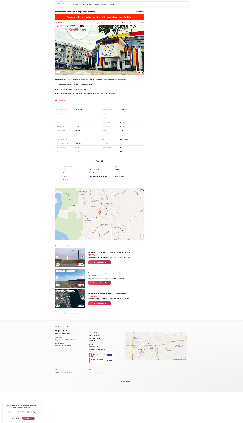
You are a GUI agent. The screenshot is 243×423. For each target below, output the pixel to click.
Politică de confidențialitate (97, 349)
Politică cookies (94, 346)
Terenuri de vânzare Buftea (96, 372)
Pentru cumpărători (86, 4)
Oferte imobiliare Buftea (63, 79)
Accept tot (28, 418)
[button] (59, 49)
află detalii (26, 405)
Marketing (32, 412)
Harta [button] (141, 72)
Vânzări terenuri (94, 370)
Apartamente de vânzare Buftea (83, 79)
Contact (111, 4)
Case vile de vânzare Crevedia (63, 372)
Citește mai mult (61, 100)
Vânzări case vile (60, 370)
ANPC (91, 344)
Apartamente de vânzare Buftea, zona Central (111, 79)
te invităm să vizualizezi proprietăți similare (116, 17)
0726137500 (59, 337)
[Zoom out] (142, 238)
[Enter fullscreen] (142, 190)
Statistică (22, 412)
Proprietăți (75, 4)
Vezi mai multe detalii (99, 262)
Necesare (13, 412)
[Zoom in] (142, 235)
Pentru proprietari (100, 4)
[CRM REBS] (125, 381)
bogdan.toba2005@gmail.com (65, 339)
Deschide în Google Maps (63, 345)
